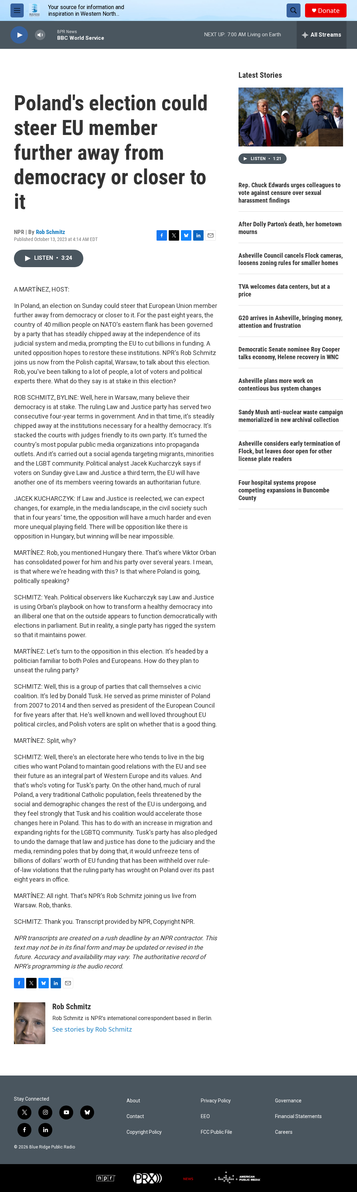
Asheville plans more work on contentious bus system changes (279, 384)
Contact (135, 1116)
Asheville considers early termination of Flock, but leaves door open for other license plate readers (289, 451)
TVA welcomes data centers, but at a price (284, 290)
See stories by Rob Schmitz (92, 1029)
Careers (284, 1132)
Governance (288, 1100)
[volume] (40, 35)
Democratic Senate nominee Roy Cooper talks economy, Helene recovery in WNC (289, 353)
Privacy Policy (216, 1100)
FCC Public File (216, 1132)
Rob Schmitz (50, 231)
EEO (205, 1116)
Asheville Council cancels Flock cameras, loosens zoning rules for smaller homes (290, 259)
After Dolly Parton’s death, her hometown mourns (290, 227)
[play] (19, 35)
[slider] (51, 34)
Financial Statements (298, 1116)
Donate (329, 10)
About (133, 1100)
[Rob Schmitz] (29, 1023)
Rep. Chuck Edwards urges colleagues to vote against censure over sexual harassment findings (289, 192)
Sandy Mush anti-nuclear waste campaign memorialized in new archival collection (290, 415)
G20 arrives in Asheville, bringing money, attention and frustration (290, 321)
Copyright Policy (144, 1132)
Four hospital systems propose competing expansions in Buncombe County (283, 490)
